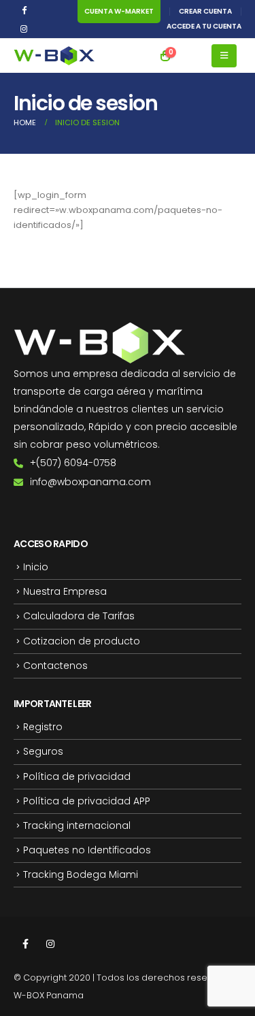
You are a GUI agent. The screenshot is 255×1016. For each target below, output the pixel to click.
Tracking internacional (77, 825)
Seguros (43, 751)
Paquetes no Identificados (87, 850)
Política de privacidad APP (86, 801)
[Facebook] (23, 9)
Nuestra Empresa (65, 591)
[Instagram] (23, 28)
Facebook (25, 944)
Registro (43, 727)
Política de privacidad (77, 776)
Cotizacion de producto (81, 641)
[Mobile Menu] (224, 55)
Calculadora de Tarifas (79, 616)
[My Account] (191, 56)
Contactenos (55, 665)
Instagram (50, 944)
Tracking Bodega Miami (80, 874)
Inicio (35, 567)
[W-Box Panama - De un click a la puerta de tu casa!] (54, 56)
